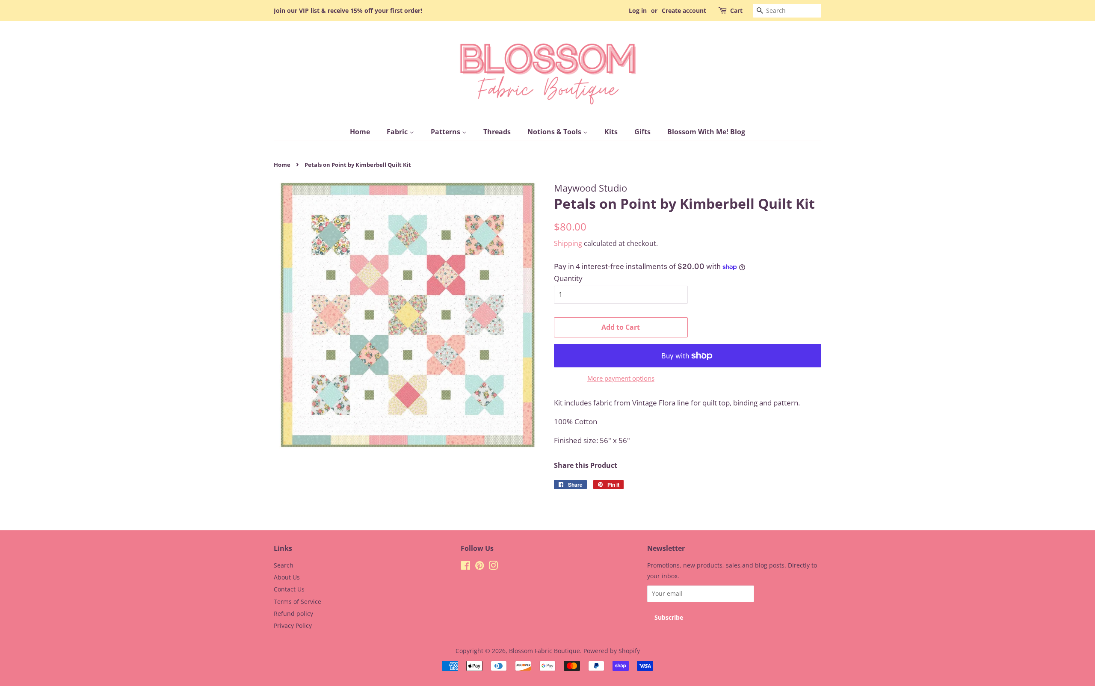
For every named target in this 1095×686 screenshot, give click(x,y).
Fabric (398, 131)
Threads (497, 131)
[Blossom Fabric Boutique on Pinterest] (479, 567)
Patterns (446, 131)
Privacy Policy (293, 625)
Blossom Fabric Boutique (544, 651)
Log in (638, 10)
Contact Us (289, 589)
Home (360, 131)
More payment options (620, 378)
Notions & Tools (555, 131)
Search (283, 565)
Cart (736, 10)
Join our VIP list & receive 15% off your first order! (348, 10)
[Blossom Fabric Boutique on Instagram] (493, 567)
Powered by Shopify (611, 651)
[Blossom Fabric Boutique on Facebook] (466, 567)
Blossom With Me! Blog (706, 131)
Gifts (642, 131)
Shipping (568, 243)
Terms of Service (297, 601)
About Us (287, 577)
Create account (684, 10)
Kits (611, 131)
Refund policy (293, 613)
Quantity (568, 278)
